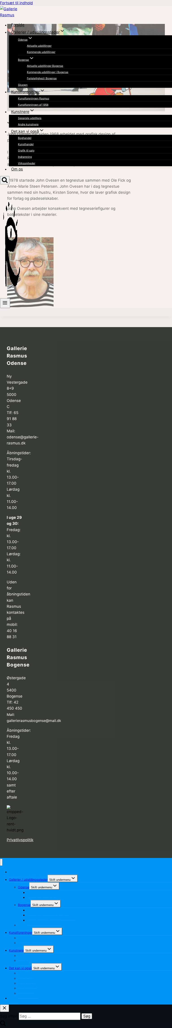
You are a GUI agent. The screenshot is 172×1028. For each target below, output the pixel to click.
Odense (23, 887)
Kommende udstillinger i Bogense (47, 72)
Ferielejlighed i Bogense (42, 78)
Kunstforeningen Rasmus (33, 98)
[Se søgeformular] (4, 180)
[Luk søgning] (4, 1008)
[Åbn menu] (5, 303)
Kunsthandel (26, 144)
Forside (17, 25)
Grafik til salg (26, 150)
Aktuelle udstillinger (39, 45)
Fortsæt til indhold (16, 3)
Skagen (23, 84)
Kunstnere (16, 950)
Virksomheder (26, 163)
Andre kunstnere (28, 124)
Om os (17, 169)
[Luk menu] (1, 862)
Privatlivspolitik (20, 840)
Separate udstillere (29, 118)
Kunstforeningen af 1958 (33, 104)
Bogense (24, 905)
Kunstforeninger (20, 932)
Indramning (25, 156)
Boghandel (24, 138)
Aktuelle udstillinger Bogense (45, 65)
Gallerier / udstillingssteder (28, 879)
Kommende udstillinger (41, 52)
